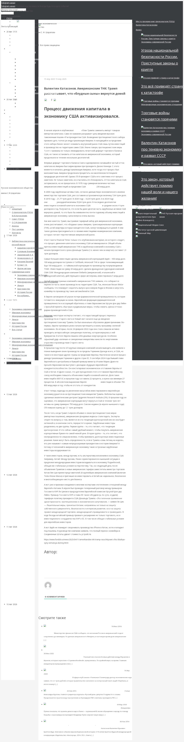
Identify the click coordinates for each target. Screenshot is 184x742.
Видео (139, 29)
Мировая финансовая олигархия (156, 170)
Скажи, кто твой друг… (113, 690)
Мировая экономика (104, 725)
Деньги (46, 708)
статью (77, 130)
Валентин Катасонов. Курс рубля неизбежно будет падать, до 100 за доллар (84, 707)
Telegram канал (8, 2)
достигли (52, 202)
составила (91, 186)
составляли (96, 205)
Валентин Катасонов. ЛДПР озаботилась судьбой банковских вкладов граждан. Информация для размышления (18, 434)
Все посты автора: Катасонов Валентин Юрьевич (68, 560)
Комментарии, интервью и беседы (57, 630)
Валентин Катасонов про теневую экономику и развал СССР (161, 149)
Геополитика (59, 654)
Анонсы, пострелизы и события (56, 725)
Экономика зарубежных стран (58, 82)
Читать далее (52, 640)
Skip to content (7, 198)
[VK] (47, 100)
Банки (19, 394)
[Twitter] (58, 100)
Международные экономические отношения (161, 104)
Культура (21, 358)
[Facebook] (51, 100)
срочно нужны (93, 382)
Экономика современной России (90, 691)
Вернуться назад (46, 21)
